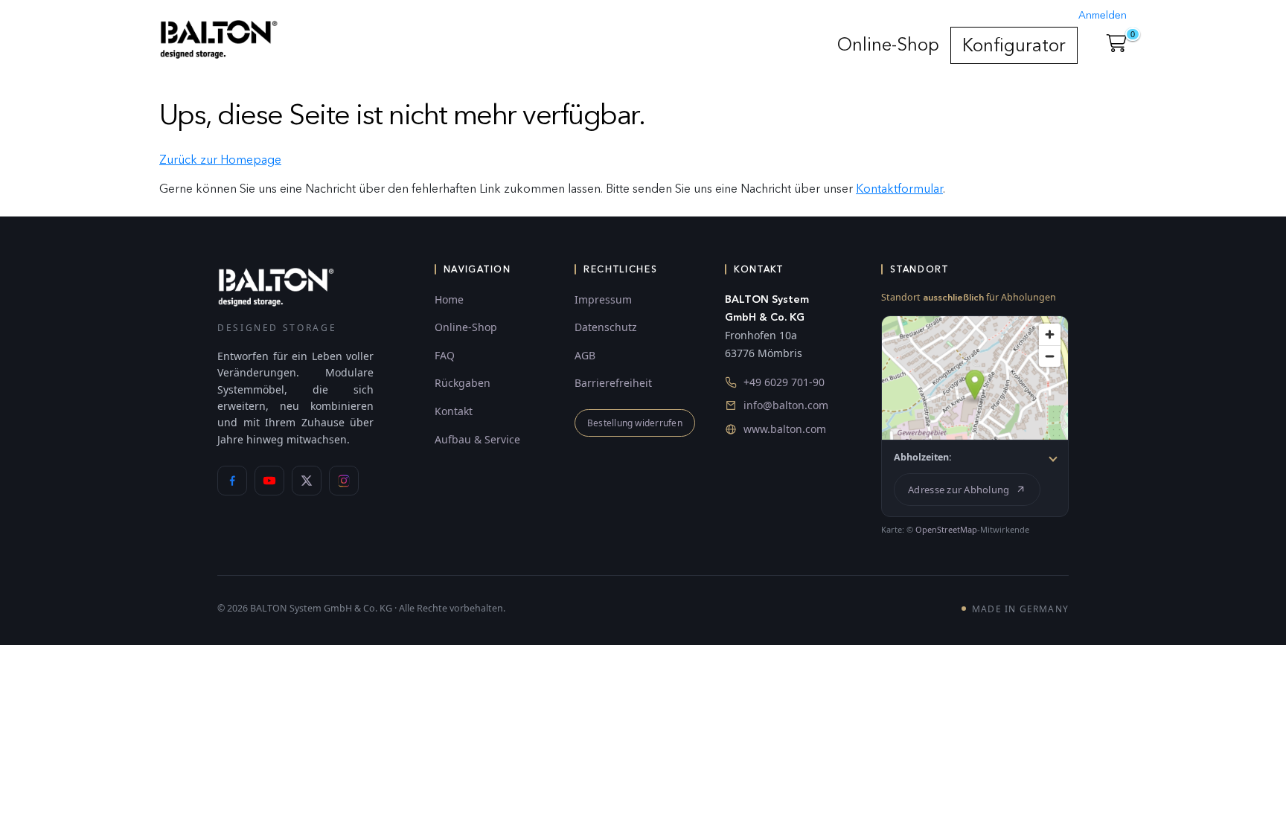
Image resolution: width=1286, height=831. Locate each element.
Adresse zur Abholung (958, 489)
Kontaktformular (899, 189)
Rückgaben (462, 383)
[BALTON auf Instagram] (344, 480)
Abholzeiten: (923, 457)
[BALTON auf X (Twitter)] (307, 480)
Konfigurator (1014, 45)
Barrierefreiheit (613, 383)
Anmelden (1102, 15)
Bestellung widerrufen (634, 423)
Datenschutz (606, 327)
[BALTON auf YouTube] (269, 480)
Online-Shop (888, 44)
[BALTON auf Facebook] (232, 480)
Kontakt (454, 411)
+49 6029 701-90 (784, 382)
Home (449, 299)
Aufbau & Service (477, 439)
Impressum (603, 299)
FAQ (445, 355)
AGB (585, 355)
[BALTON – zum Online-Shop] (276, 286)
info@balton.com (785, 405)
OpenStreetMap (946, 529)
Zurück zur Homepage (220, 160)
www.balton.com (784, 429)
